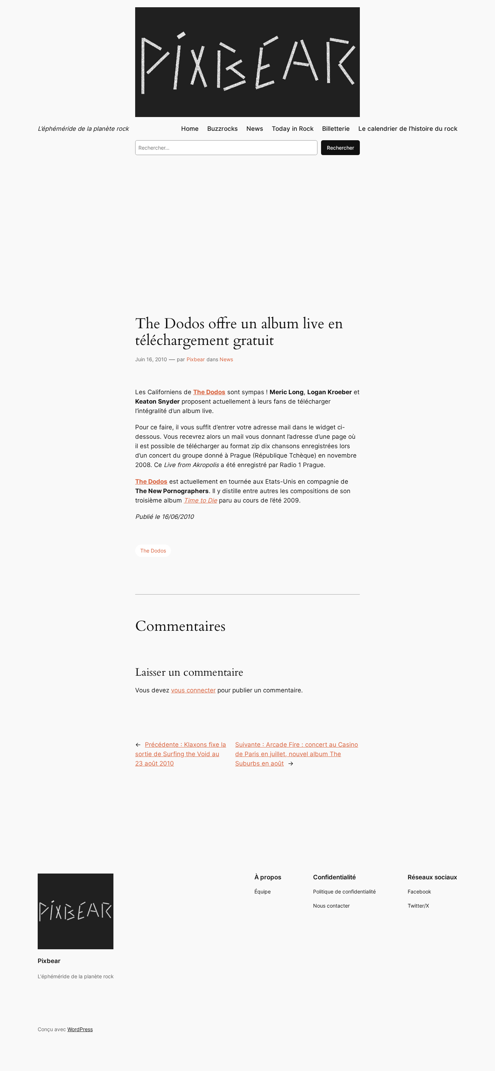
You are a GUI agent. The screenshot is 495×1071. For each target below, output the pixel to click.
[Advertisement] (247, 220)
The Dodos (209, 392)
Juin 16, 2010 (151, 359)
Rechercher (340, 148)
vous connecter (193, 690)
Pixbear (196, 359)
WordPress (80, 1029)
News (226, 359)
